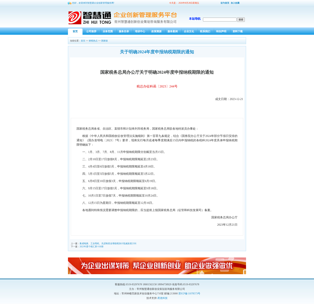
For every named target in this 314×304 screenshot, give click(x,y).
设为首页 (225, 3)
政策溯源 (156, 31)
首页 (75, 31)
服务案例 (173, 31)
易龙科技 (162, 298)
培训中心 (140, 31)
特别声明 (221, 31)
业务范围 (108, 31)
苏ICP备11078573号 (189, 293)
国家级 (104, 40)
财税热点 (93, 40)
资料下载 (238, 31)
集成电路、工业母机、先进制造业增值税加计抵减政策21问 (108, 243)
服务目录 (124, 31)
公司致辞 (91, 31)
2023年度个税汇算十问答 (92, 246)
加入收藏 (235, 3)
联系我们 (205, 31)
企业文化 (189, 31)
